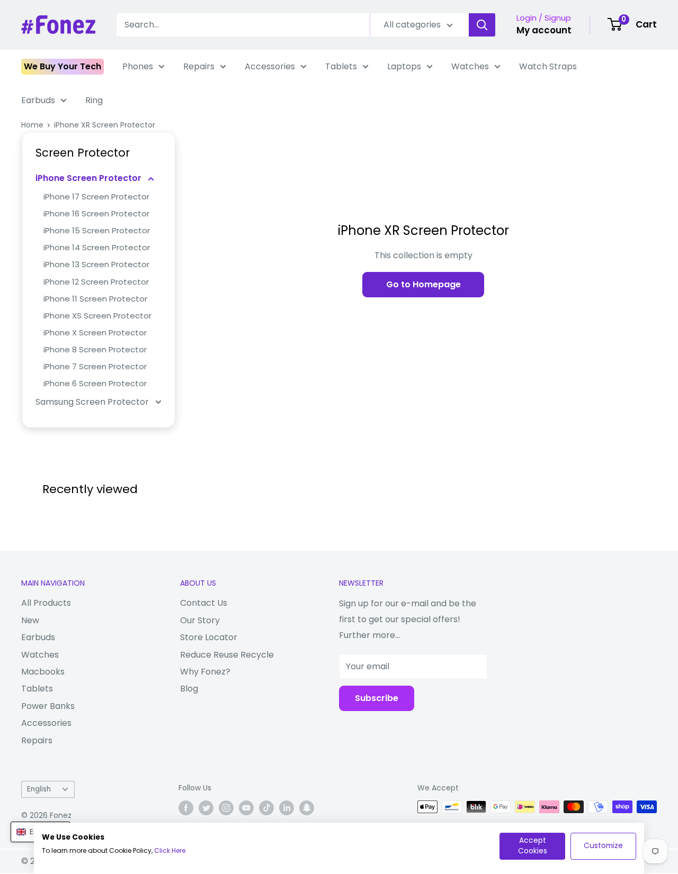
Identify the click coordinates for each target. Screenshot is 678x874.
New (30, 620)
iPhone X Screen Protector (95, 332)
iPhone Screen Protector (89, 178)
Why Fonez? (205, 672)
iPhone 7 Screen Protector (95, 366)
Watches (470, 66)
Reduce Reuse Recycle (227, 655)
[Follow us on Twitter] (206, 807)
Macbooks (43, 672)
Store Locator (208, 637)
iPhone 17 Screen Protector (96, 196)
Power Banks (48, 706)
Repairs (199, 66)
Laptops (404, 66)
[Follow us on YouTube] (246, 807)
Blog (189, 688)
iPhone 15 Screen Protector (96, 230)
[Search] (482, 25)
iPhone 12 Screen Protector (96, 281)
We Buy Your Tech (62, 66)
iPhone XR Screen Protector (104, 125)
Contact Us (203, 603)
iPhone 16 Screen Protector (96, 213)
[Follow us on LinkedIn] (286, 807)
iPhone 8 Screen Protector (95, 349)
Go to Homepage (423, 284)
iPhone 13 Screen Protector (96, 264)
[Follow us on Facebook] (186, 807)
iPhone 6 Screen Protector (95, 383)
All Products (46, 603)
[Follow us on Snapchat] (306, 807)
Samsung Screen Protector (93, 402)
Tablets (341, 66)
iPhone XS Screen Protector (97, 315)
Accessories (270, 66)
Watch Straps (548, 66)
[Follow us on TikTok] (266, 807)
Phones (137, 66)
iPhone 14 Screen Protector (96, 247)
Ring (94, 100)
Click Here (169, 850)
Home (32, 125)
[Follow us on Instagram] (226, 807)
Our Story (200, 620)
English (39, 789)
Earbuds (38, 100)
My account (544, 30)
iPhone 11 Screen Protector (95, 298)
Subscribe (376, 698)
